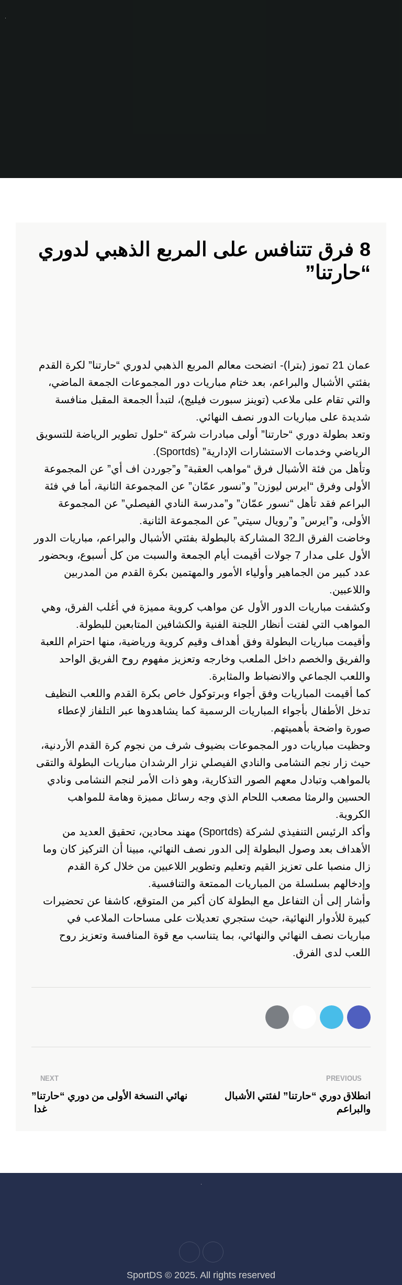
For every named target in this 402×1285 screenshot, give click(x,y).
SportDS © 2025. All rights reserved (201, 1275)
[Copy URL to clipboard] (304, 1017)
